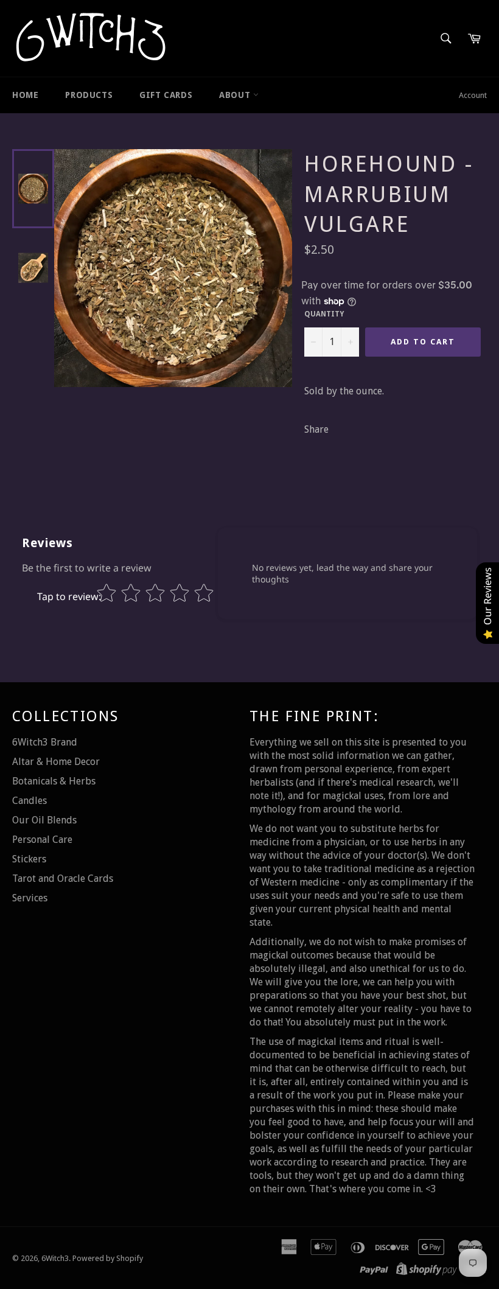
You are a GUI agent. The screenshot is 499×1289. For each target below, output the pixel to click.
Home (25, 95)
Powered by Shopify (107, 1258)
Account (473, 95)
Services (29, 898)
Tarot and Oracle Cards (62, 878)
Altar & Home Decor (56, 761)
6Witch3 (55, 1258)
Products (89, 95)
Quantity (324, 314)
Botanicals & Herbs (54, 781)
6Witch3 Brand (44, 742)
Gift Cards (165, 95)
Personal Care (42, 839)
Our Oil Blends (44, 820)
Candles (29, 800)
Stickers (29, 859)
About (236, 95)
